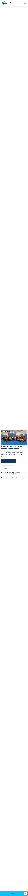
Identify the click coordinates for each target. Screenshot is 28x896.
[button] (25, 2)
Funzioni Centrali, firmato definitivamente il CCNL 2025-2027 (12, 478)
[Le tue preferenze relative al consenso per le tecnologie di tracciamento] (25, 893)
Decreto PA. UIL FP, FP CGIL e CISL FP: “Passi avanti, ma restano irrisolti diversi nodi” (13, 473)
